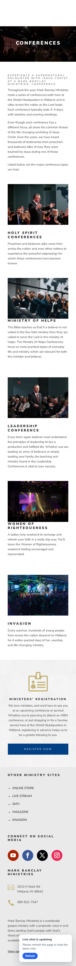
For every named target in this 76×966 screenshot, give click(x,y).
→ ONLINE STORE (21, 788)
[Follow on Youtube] (13, 855)
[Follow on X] (42, 855)
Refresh (30, 955)
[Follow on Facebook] (27, 855)
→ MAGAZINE (18, 812)
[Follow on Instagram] (56, 855)
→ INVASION (17, 820)
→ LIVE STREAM (20, 796)
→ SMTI (13, 804)
